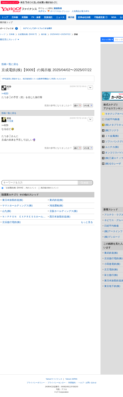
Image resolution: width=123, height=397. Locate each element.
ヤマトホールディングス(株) (17, 205)
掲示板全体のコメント (50, 188)
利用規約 (72, 383)
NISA (113, 17)
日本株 (15, 17)
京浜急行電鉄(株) (11, 222)
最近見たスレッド (8, 39)
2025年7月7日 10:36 (78, 118)
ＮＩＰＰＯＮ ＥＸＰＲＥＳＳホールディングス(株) (24, 216)
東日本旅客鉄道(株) (12, 200)
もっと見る (87, 222)
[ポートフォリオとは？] (16, 28)
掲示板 (71, 17)
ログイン (42, 11)
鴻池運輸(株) (56, 205)
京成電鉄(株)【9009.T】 (28, 34)
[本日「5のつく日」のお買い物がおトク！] (36, 2)
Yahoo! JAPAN (71, 379)
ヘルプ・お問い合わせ (87, 383)
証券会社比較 (84, 17)
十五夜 (10, 121)
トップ (5, 17)
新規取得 (58, 8)
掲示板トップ (6, 22)
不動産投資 (99, 17)
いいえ (88, 105)
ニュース (60, 17)
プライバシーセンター (57, 383)
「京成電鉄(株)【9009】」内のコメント (20, 188)
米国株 (25, 17)
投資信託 (48, 17)
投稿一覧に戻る (10, 64)
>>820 (5, 93)
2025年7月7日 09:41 (78, 86)
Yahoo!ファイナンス (54, 379)
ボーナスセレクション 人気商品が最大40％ (69, 11)
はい (77, 105)
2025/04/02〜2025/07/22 (60, 34)
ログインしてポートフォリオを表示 (37, 28)
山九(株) (6, 211)
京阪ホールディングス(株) (63, 211)
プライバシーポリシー (36, 383)
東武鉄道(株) (56, 200)
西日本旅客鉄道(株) (60, 216)
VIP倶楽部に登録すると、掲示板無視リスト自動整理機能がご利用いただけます (34, 79)
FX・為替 (36, 17)
